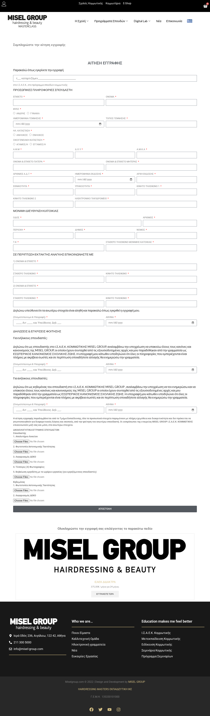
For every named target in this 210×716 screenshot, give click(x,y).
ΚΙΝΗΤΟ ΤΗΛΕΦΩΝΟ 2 (24, 198)
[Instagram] (119, 709)
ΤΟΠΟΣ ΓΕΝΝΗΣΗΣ (116, 118)
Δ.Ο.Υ (78, 149)
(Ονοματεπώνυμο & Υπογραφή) (29, 317)
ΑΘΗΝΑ (110, 317)
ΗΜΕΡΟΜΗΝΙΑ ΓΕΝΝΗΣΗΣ (27, 118)
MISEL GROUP (136, 681)
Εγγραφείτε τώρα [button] (105, 594)
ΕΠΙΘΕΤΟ (18, 96)
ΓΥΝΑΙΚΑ (35, 113)
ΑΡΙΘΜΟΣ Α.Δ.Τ (21, 174)
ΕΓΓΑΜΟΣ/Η (39, 144)
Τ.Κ (15, 242)
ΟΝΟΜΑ (110, 96)
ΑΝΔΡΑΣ (20, 113)
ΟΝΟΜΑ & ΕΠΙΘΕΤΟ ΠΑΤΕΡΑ (28, 161)
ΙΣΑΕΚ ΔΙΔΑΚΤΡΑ (105, 581)
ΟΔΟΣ (16, 217)
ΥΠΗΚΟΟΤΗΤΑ (82, 186)
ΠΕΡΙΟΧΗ (18, 229)
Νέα (158, 21)
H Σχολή (80, 21)
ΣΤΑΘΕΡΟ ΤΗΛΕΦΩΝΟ (24, 273)
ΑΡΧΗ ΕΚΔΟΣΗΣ (145, 174)
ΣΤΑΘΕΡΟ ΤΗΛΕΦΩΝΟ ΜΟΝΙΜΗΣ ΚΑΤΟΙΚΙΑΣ (129, 242)
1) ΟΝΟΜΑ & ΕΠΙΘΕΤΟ (25, 261)
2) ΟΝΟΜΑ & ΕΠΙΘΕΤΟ (25, 285)
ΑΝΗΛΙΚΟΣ (22, 135)
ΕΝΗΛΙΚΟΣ (38, 135)
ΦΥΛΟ (16, 109)
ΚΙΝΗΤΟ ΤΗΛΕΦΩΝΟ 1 (148, 186)
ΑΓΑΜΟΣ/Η (22, 144)
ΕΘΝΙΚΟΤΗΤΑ (20, 186)
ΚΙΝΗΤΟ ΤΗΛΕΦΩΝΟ (116, 273)
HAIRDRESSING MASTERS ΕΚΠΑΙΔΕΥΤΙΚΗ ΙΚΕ (105, 689)
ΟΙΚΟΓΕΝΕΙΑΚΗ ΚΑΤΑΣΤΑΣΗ (28, 140)
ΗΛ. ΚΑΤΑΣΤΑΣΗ (21, 130)
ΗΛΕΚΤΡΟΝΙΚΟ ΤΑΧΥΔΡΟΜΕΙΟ (91, 198)
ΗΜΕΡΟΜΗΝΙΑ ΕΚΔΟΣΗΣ (88, 174)
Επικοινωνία (174, 21)
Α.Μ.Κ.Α (141, 149)
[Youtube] (109, 709)
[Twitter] (100, 709)
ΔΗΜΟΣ (79, 229)
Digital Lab (140, 21)
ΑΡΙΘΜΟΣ (148, 217)
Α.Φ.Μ (16, 149)
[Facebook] (91, 709)
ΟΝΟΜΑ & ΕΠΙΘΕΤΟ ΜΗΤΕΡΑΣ (121, 161)
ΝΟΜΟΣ (141, 229)
